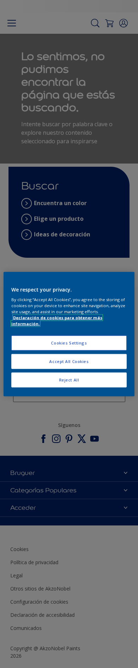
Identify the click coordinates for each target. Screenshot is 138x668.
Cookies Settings (69, 343)
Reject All (69, 380)
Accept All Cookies (68, 361)
